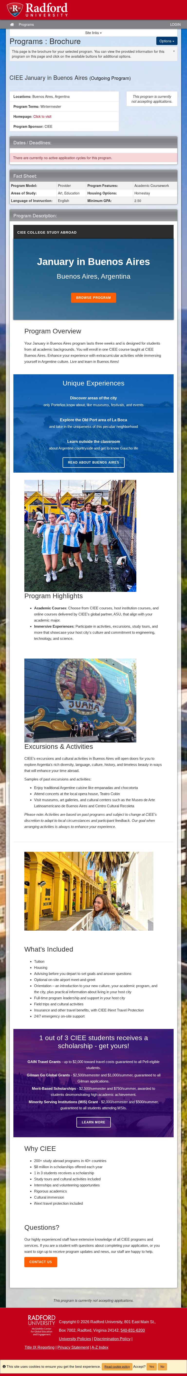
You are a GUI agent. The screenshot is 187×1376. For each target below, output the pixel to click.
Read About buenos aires (93, 462)
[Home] (42, 1325)
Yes (151, 1366)
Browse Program (93, 298)
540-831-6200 (133, 1330)
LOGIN (175, 24)
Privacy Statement (73, 1347)
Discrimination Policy (112, 1339)
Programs (26, 24)
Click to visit (42, 116)
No (162, 1366)
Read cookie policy (117, 1366)
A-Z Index (100, 1347)
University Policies (75, 1339)
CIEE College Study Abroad (47, 232)
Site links (92, 32)
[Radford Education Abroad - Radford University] (93, 10)
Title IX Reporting (40, 1347)
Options (165, 40)
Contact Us (40, 1262)
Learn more (93, 1122)
